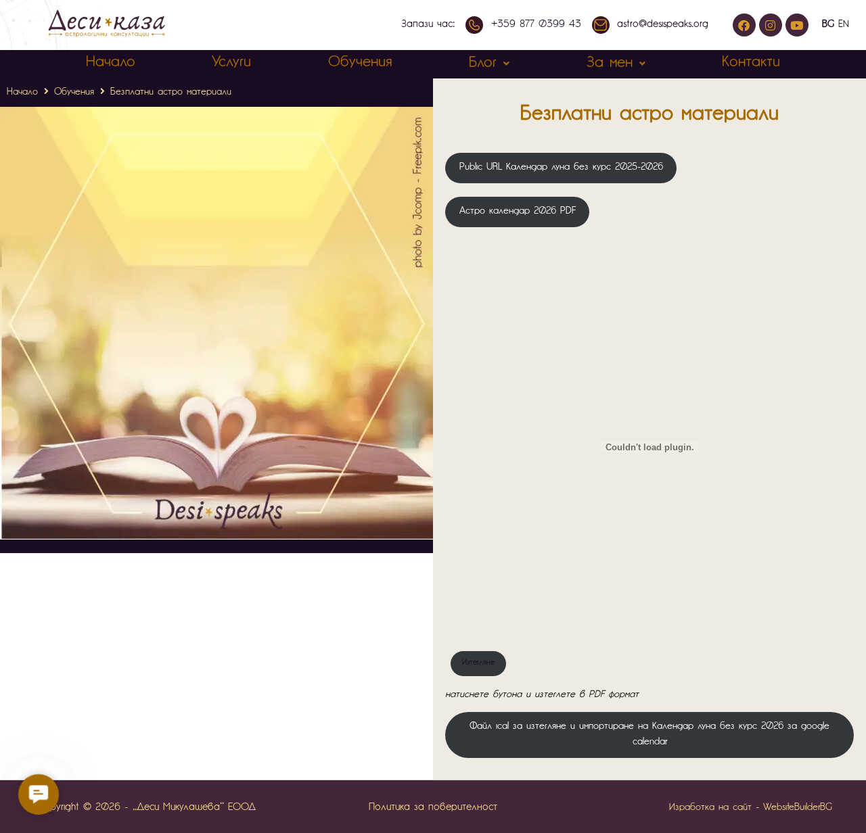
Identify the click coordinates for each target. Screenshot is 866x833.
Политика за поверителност (433, 808)
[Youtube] (796, 25)
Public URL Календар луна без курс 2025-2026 (561, 167)
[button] (39, 794)
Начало (22, 92)
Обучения (74, 92)
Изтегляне (478, 663)
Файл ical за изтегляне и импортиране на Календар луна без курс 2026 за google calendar (649, 733)
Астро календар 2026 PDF (517, 211)
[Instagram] (770, 25)
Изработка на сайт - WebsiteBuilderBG (750, 808)
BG (828, 25)
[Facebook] (744, 25)
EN (843, 25)
